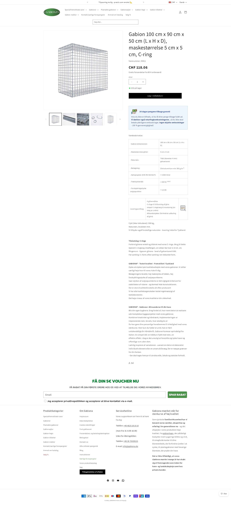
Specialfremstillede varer (53, 416)
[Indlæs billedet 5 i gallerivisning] (110, 119)
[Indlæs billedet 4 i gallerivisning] (96, 119)
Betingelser (84, 438)
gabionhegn (168, 433)
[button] (76, 9)
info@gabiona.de (130, 446)
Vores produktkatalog (88, 463)
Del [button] (132, 363)
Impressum (84, 416)
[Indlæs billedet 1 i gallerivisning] (55, 119)
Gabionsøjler (48, 429)
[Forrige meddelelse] (87, 2)
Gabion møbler (49, 442)
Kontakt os (84, 442)
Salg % (45, 454)
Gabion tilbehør (49, 438)
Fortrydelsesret (86, 429)
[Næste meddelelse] (143, 2)
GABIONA (112, 500)
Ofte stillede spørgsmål (89, 446)
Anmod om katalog (50, 450)
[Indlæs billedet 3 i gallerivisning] (83, 119)
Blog (81, 450)
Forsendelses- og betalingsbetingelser (94, 433)
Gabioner (47, 421)
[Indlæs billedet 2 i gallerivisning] (69, 119)
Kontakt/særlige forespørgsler (55, 446)
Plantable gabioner (50, 425)
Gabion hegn (48, 433)
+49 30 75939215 (131, 441)
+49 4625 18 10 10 (131, 425)
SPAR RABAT (177, 395)
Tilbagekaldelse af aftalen (92, 472)
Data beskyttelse (86, 421)
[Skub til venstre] (46, 119)
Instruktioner (85, 454)
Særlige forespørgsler (88, 459)
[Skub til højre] (120, 119)
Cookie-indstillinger (87, 425)
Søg (81, 467)
